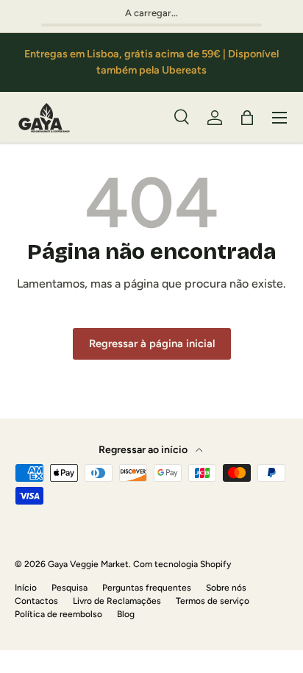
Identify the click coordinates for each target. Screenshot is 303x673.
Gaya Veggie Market (88, 564)
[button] (247, 118)
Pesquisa (69, 588)
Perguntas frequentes (146, 588)
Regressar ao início (144, 450)
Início (26, 588)
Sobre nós (226, 588)
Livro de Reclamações (117, 601)
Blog (126, 614)
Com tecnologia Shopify (182, 564)
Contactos (36, 601)
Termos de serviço (212, 601)
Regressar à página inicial (152, 343)
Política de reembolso (58, 614)
